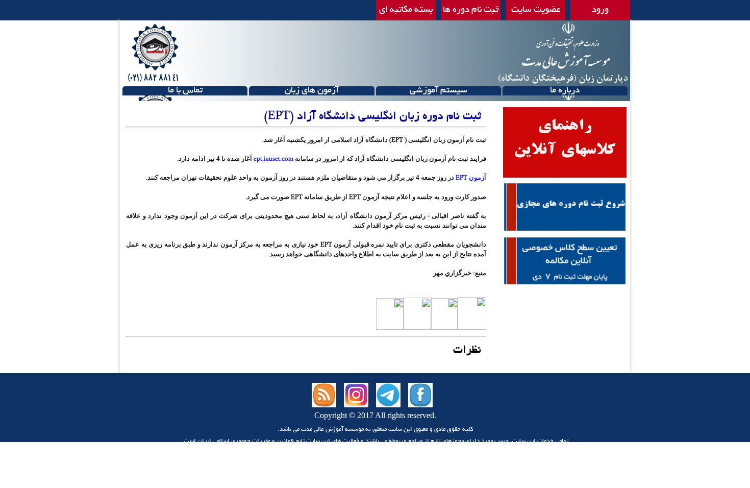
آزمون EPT (471, 177)
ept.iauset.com (273, 158)
